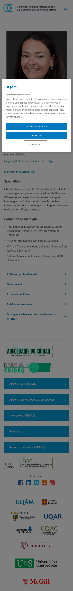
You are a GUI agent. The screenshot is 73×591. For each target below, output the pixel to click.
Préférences (35, 144)
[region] (36, 115)
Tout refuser (36, 135)
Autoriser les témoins (36, 126)
